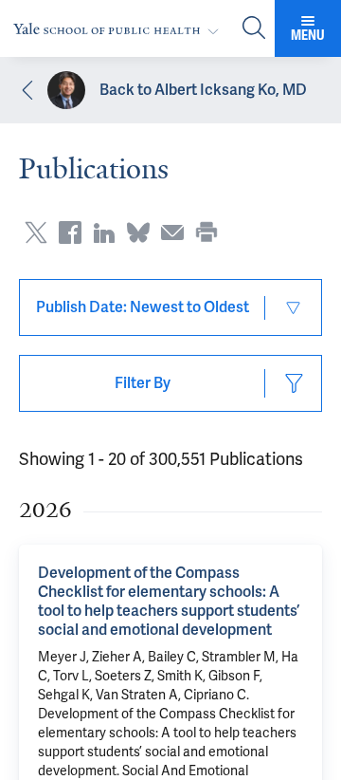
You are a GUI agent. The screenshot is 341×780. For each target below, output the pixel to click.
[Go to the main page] (120, 29)
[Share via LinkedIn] (104, 232)
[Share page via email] (172, 232)
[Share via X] (36, 232)
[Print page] (206, 232)
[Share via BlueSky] (138, 232)
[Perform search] (253, 29)
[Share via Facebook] (70, 232)
